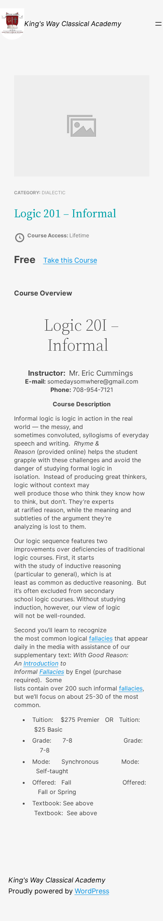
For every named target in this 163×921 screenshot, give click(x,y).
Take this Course (70, 260)
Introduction (41, 663)
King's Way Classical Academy (72, 24)
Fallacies (51, 671)
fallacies (101, 638)
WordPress (92, 891)
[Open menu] (158, 23)
